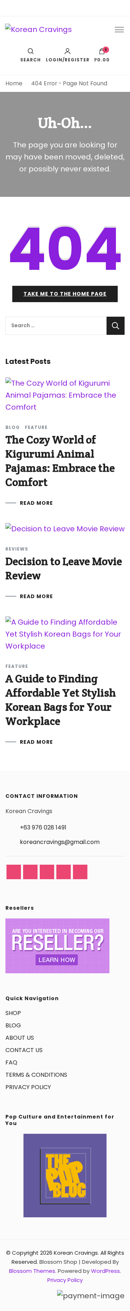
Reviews (16, 549)
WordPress (105, 1271)
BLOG (13, 1025)
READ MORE (36, 503)
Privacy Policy (65, 1280)
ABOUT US (19, 1038)
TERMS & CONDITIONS (36, 1075)
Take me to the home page (65, 293)
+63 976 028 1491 (43, 827)
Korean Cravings (76, 1253)
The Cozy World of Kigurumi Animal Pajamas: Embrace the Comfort (60, 461)
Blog (12, 427)
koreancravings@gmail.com (60, 842)
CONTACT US (24, 1050)
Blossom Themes (32, 1271)
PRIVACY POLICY (28, 1087)
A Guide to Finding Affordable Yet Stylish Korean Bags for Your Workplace (60, 699)
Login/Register (68, 59)
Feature (36, 427)
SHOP (13, 1013)
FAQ (11, 1062)
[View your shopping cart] (101, 53)
